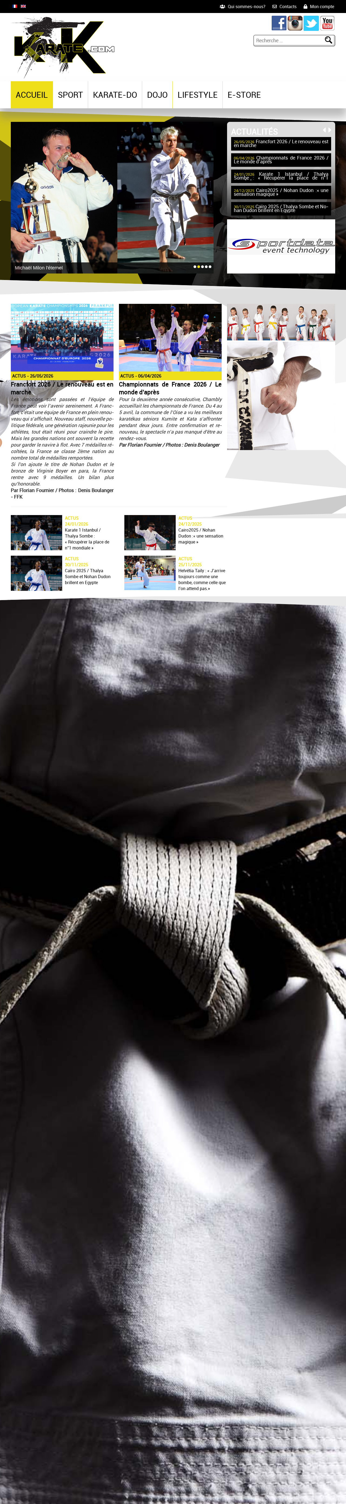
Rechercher (332, 40)
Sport (70, 94)
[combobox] (290, 40)
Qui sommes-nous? (246, 6)
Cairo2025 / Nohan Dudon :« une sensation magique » (281, 192)
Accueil (32, 94)
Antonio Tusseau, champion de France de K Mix (66, 268)
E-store (244, 94)
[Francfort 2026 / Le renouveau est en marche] (62, 370)
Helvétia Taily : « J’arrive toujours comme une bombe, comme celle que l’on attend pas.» (202, 579)
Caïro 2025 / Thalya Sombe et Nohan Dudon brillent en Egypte (281, 209)
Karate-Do (115, 94)
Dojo (157, 94)
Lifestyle (198, 94)
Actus (19, 376)
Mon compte (322, 6)
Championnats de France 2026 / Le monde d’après (281, 160)
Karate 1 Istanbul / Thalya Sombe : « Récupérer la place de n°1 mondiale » (281, 176)
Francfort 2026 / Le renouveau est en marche (281, 144)
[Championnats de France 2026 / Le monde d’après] (170, 370)
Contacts (288, 6)
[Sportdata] (281, 271)
